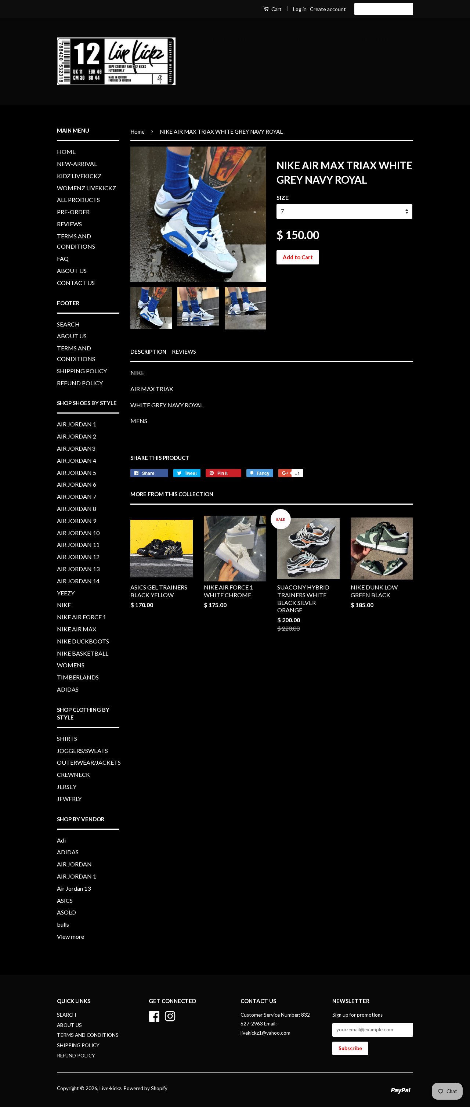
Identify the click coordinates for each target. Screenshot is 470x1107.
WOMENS (70, 664)
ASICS (65, 900)
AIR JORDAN (74, 864)
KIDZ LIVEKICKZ (314, 39)
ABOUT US (348, 82)
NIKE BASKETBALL (82, 653)
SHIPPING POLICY (82, 370)
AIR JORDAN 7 (76, 496)
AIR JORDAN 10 (78, 532)
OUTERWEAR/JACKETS (89, 762)
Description (148, 351)
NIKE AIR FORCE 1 (81, 616)
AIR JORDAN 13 (78, 568)
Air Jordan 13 (74, 888)
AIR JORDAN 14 (78, 580)
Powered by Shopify (145, 1088)
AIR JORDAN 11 (78, 544)
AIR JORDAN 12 (78, 556)
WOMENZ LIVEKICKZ (378, 39)
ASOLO (66, 912)
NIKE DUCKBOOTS (83, 641)
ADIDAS (68, 689)
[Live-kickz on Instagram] (170, 1015)
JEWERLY (69, 798)
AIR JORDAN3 (76, 448)
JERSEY (66, 786)
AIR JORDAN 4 (76, 460)
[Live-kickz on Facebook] (154, 1015)
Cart (276, 9)
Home (137, 131)
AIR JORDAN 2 (76, 436)
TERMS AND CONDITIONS (371, 61)
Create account (328, 9)
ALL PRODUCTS (218, 61)
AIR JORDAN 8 (76, 508)
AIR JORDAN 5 (76, 472)
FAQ (315, 82)
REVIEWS (309, 61)
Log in (300, 9)
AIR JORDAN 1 (76, 424)
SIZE (282, 197)
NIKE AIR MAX (76, 628)
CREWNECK (73, 774)
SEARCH (68, 324)
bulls (63, 924)
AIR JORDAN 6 (76, 484)
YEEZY (66, 592)
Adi (61, 840)
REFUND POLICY (80, 382)
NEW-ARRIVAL (260, 39)
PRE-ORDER (268, 61)
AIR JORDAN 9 (76, 520)
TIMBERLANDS (78, 677)
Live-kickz (110, 1088)
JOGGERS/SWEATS (82, 750)
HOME (218, 39)
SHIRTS (67, 738)
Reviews (184, 351)
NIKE (64, 604)
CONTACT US (394, 82)
